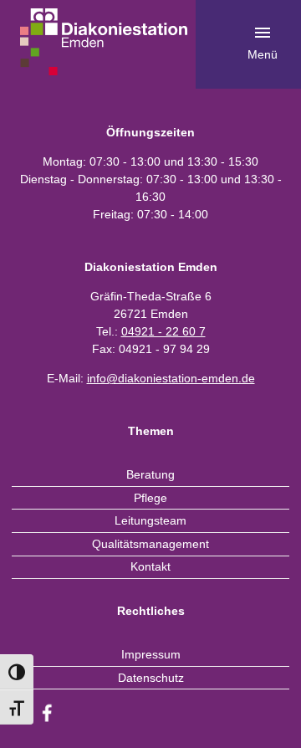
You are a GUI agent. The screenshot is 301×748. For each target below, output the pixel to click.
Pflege (150, 498)
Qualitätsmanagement (150, 544)
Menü (262, 54)
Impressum (151, 654)
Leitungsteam (150, 520)
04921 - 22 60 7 (163, 331)
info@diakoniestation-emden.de (171, 378)
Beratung (150, 474)
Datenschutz (151, 677)
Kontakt (150, 566)
